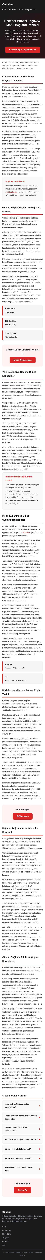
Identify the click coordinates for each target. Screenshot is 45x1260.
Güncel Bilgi (6, 1230)
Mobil (21, 10)
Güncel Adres (12, 10)
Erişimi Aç (22, 1190)
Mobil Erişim (6, 1234)
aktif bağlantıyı (11, 192)
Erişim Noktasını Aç (23, 360)
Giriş (4, 10)
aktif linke (26, 533)
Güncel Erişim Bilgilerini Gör (22, 50)
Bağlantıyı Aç (22, 816)
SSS (35, 10)
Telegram (28, 10)
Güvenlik (5, 1241)
